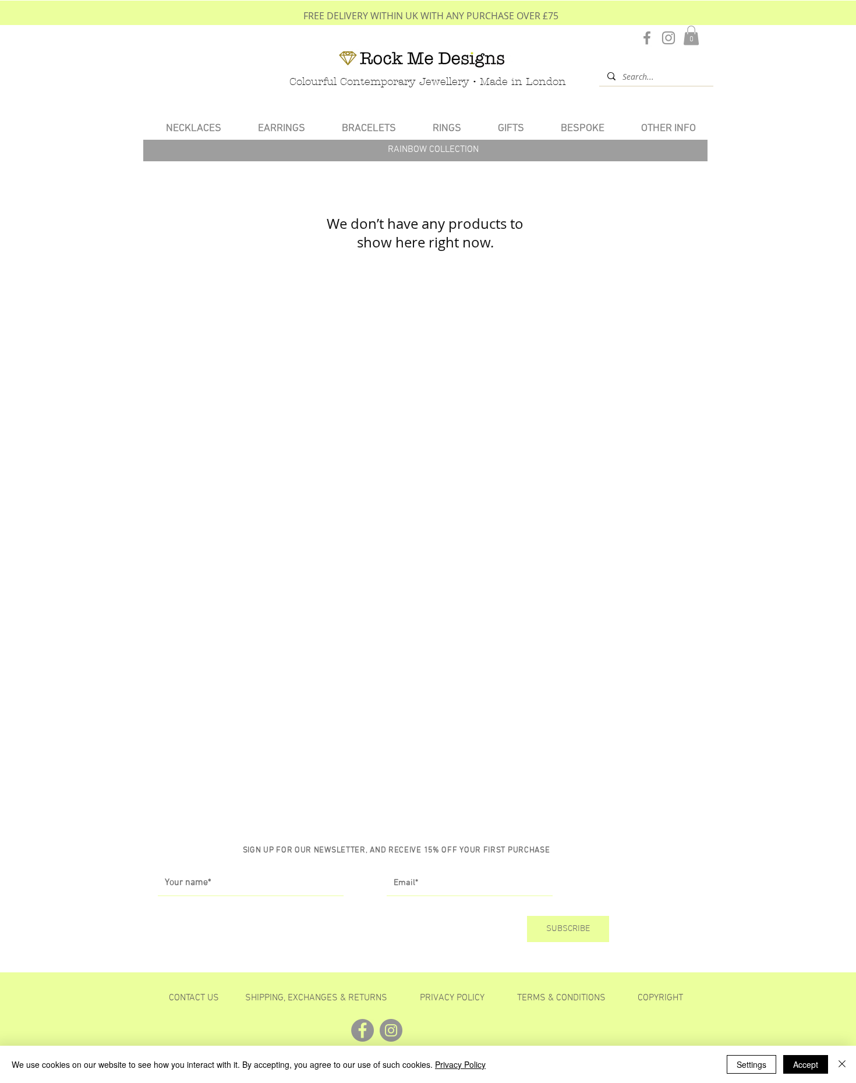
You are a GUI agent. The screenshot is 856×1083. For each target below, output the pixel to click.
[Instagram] (668, 38)
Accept (805, 1064)
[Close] (842, 1064)
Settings (751, 1064)
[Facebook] (647, 38)
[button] (691, 35)
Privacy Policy (460, 1064)
